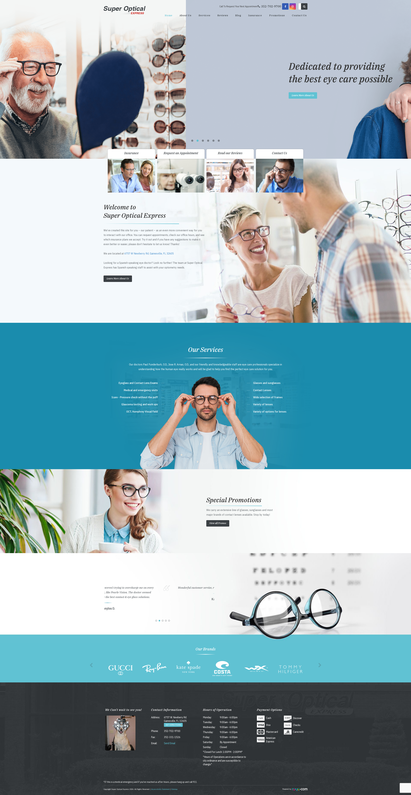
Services (204, 15)
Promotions (277, 15)
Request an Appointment (181, 153)
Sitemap (174, 789)
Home (168, 15)
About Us (185, 15)
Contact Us (299, 15)
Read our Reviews (230, 153)
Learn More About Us (117, 95)
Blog (238, 15)
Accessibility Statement (160, 789)
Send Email (169, 743)
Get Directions (173, 724)
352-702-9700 (172, 731)
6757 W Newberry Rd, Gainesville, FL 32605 (149, 253)
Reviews (222, 15)
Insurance (255, 15)
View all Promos (217, 523)
